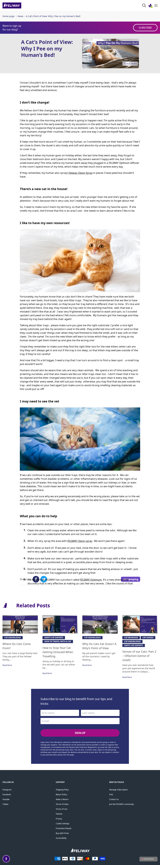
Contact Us (114, 799)
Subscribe (145, 27)
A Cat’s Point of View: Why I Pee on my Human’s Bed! (53, 16)
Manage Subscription (118, 789)
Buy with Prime (62, 833)
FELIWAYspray (79, 541)
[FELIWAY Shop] (18, 5)
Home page (8, 16)
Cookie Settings (62, 823)
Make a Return (62, 799)
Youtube (6, 799)
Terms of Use (61, 809)
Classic (81, 173)
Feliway (73, 173)
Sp (87, 173)
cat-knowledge (12, 637)
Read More (7, 665)
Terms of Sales (62, 804)
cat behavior (131, 637)
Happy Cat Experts (53, 637)
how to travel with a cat (57, 641)
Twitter (5, 804)
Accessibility (61, 838)
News (20, 16)
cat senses (147, 637)
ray (90, 173)
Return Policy (61, 794)
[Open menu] (156, 5)
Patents (59, 814)
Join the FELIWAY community (121, 804)
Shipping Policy (62, 789)
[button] (6, 859)
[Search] (144, 5)
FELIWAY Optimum (91, 579)
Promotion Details (63, 828)
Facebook (6, 794)
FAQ (111, 794)
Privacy (59, 818)
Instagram (7, 789)
